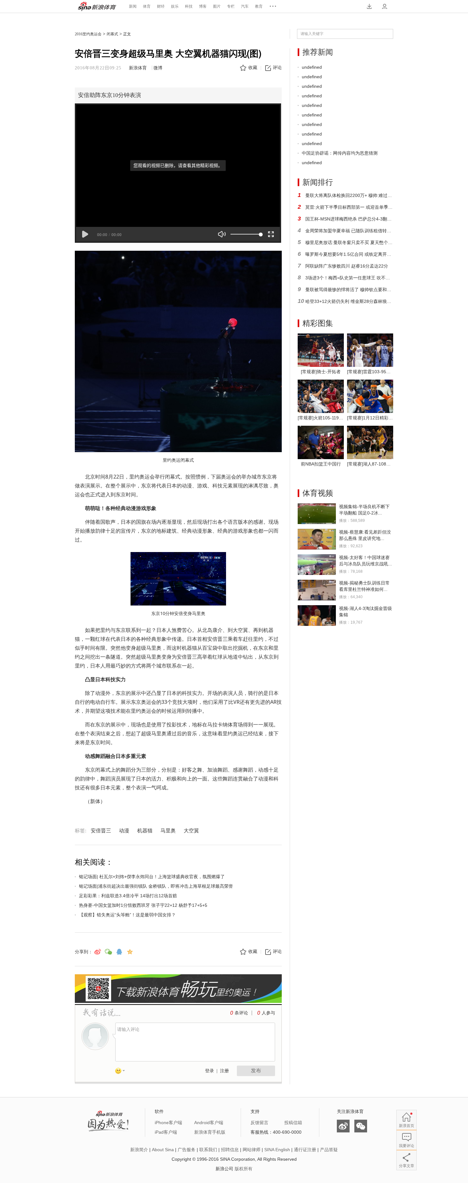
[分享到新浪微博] (97, 952)
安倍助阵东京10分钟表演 (109, 95)
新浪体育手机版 (209, 1132)
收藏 (252, 67)
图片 (217, 6)
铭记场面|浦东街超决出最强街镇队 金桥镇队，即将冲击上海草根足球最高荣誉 (156, 886)
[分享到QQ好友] (119, 952)
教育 (259, 6)
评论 (277, 67)
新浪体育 (97, 6)
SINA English (277, 1149)
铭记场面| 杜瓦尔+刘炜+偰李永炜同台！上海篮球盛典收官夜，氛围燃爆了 (152, 876)
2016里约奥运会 (88, 34)
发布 (256, 1070)
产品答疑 (329, 1149)
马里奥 (168, 830)
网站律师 (251, 1149)
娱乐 (175, 6)
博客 (203, 6)
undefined (312, 67)
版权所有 (243, 1168)
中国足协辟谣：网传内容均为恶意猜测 (340, 153)
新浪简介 (139, 1149)
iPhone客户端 (168, 1122)
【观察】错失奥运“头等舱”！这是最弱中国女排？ (127, 914)
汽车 (245, 6)
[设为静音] (222, 234)
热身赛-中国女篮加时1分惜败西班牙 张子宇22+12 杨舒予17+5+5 (143, 905)
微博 (157, 68)
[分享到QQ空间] (130, 952)
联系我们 (208, 1149)
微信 (360, 1126)
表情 (122, 1072)
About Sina (163, 1149)
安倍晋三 (101, 830)
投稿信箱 (293, 1122)
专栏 (231, 6)
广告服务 (186, 1149)
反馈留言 (259, 1122)
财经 (161, 6)
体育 (147, 6)
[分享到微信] (108, 952)
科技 (189, 6)
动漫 (124, 830)
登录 (209, 1070)
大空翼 (191, 830)
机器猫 (144, 830)
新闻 (133, 6)
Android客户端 (208, 1122)
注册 (224, 1070)
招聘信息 (230, 1149)
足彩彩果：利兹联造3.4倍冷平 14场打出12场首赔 (128, 895)
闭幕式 (112, 34)
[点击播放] (85, 234)
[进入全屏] (271, 234)
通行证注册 (305, 1149)
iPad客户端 (166, 1132)
